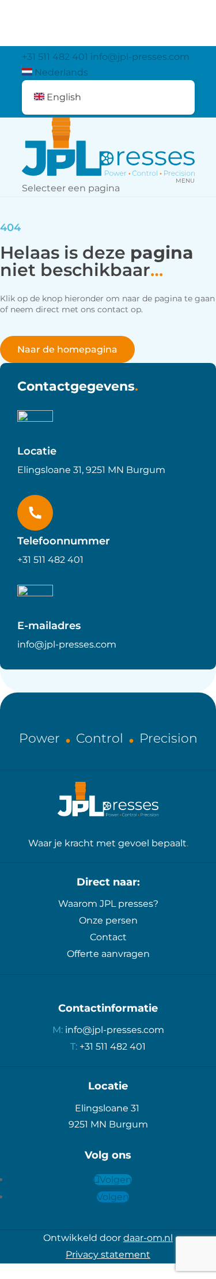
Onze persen (108, 920)
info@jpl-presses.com (66, 644)
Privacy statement (108, 1254)
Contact (108, 937)
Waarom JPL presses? (108, 903)
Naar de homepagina (67, 349)
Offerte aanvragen (108, 953)
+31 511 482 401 (55, 56)
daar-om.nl (148, 1237)
